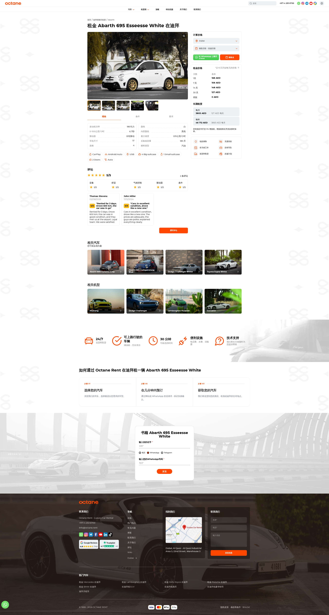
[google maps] (315, 3)
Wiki (129, 552)
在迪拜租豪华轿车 (215, 587)
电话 (143, 453)
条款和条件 (236, 607)
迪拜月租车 (84, 591)
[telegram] (306, 3)
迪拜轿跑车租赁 (99, 20)
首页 (89, 20)
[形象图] (86, 534)
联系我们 (131, 538)
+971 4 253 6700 (287, 3)
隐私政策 (224, 607)
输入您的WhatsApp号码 (151, 459)
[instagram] (302, 3)
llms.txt (246, 607)
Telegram (168, 453)
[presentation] (91, 66)
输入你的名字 (146, 442)
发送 (164, 471)
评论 (129, 547)
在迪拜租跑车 (170, 587)
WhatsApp (154, 453)
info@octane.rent (88, 528)
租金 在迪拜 (89, 582)
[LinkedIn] (105, 534)
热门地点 (131, 523)
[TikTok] (110, 534)
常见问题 (131, 528)
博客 (129, 533)
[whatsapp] (298, 3)
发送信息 (228, 553)
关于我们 (131, 543)
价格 (129, 518)
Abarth (111, 20)
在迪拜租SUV (128, 587)
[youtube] (311, 3)
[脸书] (96, 534)
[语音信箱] (81, 534)
